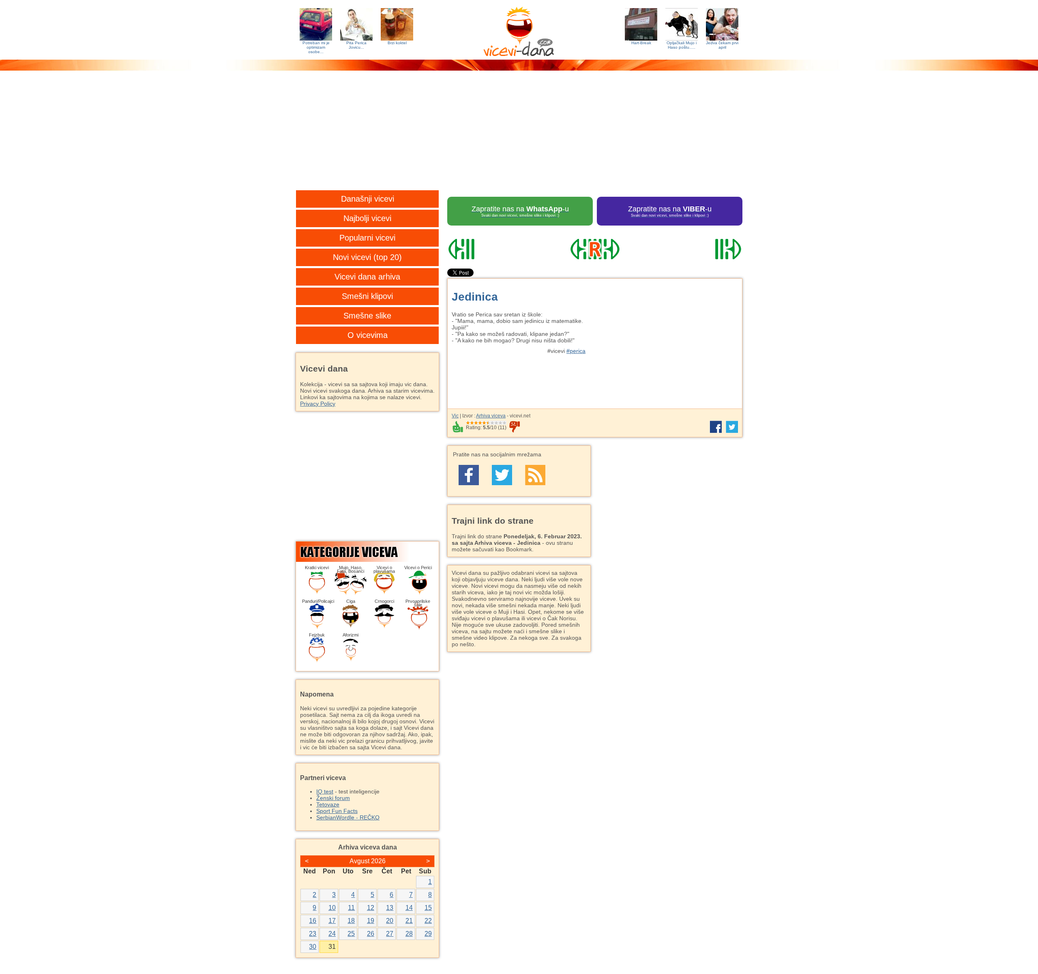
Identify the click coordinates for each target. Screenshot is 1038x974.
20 (389, 920)
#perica (575, 351)
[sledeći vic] (697, 249)
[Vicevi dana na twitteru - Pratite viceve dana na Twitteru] (502, 475)
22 (428, 920)
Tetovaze (327, 804)
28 (409, 933)
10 (332, 907)
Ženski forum (333, 798)
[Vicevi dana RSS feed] (535, 475)
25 (351, 933)
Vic (455, 416)
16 (312, 920)
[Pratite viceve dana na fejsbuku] (469, 475)
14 (409, 907)
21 (409, 920)
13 (389, 907)
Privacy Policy (317, 403)
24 (332, 933)
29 (428, 933)
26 (370, 933)
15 (428, 907)
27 (389, 933)
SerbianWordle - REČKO (348, 817)
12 (370, 907)
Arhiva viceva (491, 416)
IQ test (324, 791)
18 (351, 920)
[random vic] (595, 249)
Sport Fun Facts (337, 811)
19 (370, 920)
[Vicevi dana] (519, 30)
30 (312, 946)
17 (332, 920)
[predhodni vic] (491, 249)
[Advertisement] (519, 136)
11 (351, 907)
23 (312, 933)
